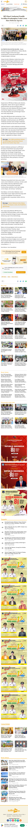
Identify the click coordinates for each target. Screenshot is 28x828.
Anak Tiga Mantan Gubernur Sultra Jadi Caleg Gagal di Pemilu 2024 (20, 750)
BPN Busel (4, 276)
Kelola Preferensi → (21, 272)
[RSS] (20, 820)
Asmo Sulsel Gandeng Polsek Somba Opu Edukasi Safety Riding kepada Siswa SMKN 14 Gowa (17, 768)
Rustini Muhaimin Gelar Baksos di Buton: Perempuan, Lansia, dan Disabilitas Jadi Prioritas (20, 386)
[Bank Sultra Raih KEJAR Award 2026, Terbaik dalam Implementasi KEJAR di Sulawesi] (4, 762)
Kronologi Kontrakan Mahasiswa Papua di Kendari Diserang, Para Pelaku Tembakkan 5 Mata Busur (15, 523)
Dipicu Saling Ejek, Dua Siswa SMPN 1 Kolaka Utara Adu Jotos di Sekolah (16, 527)
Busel (9, 276)
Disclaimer (9, 815)
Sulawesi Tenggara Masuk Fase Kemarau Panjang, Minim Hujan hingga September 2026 (15, 553)
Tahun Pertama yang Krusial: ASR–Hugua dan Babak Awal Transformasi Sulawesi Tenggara (20, 736)
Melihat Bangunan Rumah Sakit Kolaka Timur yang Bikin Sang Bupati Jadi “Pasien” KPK (6, 750)
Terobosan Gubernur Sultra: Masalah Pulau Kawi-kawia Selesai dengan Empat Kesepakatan (21, 376)
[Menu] (2, 1)
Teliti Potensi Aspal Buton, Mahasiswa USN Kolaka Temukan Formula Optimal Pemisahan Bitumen (18, 786)
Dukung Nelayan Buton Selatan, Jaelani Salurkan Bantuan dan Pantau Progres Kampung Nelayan (7, 381)
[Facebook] (8, 820)
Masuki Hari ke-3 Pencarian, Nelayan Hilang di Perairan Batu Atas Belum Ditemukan (7, 337)
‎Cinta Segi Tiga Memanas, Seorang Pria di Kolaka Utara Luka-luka (15, 548)
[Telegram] (18, 820)
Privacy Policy (22, 814)
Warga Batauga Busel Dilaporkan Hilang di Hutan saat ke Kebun (7, 323)
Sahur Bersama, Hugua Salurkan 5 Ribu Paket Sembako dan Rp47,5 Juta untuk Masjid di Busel (20, 350)
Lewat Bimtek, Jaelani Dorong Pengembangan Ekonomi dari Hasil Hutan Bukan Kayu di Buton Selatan (20, 381)
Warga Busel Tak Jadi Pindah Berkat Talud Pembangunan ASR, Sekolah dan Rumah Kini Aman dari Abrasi (21, 296)
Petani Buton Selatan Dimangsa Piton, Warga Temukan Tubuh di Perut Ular (20, 396)
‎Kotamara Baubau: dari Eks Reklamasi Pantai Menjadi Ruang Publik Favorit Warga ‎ (17, 774)
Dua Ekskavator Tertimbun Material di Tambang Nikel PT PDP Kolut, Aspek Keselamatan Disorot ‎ (15, 538)
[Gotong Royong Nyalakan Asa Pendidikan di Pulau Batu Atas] (7, 344)
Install (22, 825)
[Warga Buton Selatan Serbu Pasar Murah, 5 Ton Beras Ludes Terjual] (7, 358)
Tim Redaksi (9, 814)
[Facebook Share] (18, 26)
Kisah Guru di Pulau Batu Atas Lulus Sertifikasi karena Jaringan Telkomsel (7, 310)
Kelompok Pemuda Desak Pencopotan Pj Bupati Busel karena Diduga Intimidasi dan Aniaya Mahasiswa (20, 364)
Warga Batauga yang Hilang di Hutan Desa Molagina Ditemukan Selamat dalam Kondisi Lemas (21, 310)
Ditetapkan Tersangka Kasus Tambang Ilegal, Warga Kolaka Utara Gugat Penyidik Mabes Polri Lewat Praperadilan (16, 533)
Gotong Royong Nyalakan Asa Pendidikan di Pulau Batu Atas (6, 350)
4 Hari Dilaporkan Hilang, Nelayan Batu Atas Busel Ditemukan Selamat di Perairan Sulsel (20, 323)
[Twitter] (10, 820)
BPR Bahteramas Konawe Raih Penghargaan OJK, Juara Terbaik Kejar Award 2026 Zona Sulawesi (17, 798)
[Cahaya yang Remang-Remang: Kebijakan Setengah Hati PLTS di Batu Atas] (21, 331)
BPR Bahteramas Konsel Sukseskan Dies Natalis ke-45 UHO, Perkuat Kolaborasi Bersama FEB (17, 792)
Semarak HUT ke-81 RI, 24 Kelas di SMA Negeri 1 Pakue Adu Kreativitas (15, 543)
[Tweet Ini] (21, 26)
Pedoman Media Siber (16, 815)
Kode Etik (15, 814)
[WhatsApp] (15, 820)
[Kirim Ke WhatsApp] (26, 26)
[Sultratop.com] (6, 1)
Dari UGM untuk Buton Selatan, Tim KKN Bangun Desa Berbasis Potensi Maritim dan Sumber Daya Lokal (6, 296)
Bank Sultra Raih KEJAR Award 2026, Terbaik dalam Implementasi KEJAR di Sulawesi (17, 761)
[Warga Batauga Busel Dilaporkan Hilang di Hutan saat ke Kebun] (7, 317)
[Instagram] (13, 820)
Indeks (4, 814)
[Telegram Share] (23, 26)
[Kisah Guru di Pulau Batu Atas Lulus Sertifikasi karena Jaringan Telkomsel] (7, 304)
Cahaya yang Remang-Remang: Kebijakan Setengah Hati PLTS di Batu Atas (21, 337)
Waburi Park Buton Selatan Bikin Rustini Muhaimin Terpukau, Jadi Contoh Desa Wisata (7, 386)
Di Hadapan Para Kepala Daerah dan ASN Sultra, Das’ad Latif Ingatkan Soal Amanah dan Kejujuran (18, 780)
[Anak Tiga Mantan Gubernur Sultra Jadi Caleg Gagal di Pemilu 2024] (21, 744)
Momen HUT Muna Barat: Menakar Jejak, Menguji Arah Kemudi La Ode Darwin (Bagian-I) (6, 736)
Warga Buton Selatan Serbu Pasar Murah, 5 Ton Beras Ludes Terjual (7, 364)
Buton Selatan (15, 276)
